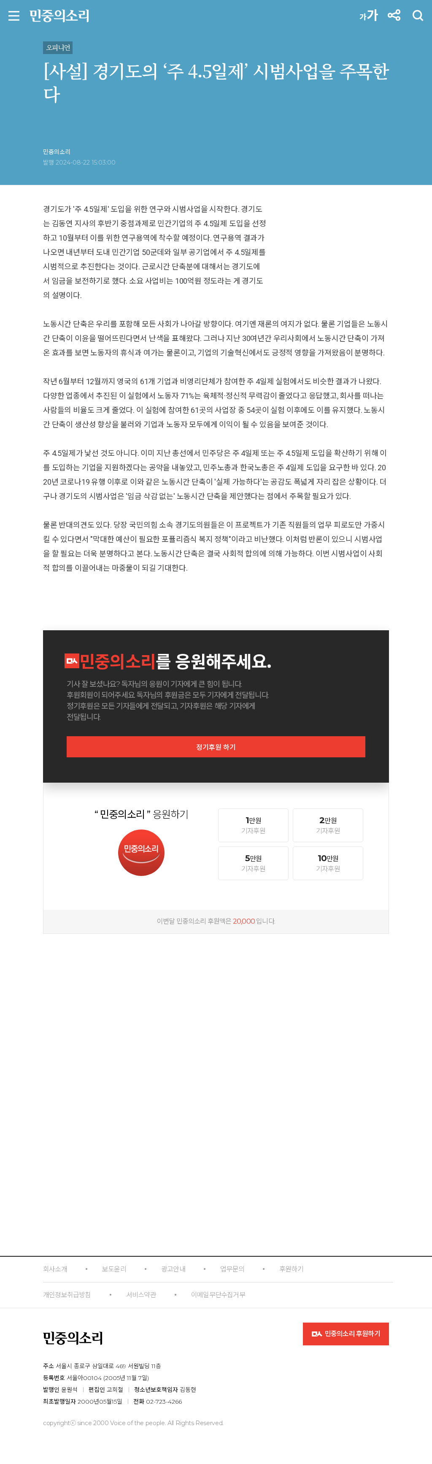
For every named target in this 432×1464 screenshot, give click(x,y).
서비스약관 (141, 1295)
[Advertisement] (216, 995)
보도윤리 (114, 1269)
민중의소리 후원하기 (352, 1334)
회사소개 (55, 1269)
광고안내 (173, 1269)
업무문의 (232, 1269)
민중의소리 (56, 152)
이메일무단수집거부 (218, 1295)
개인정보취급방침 (67, 1295)
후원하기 (291, 1269)
